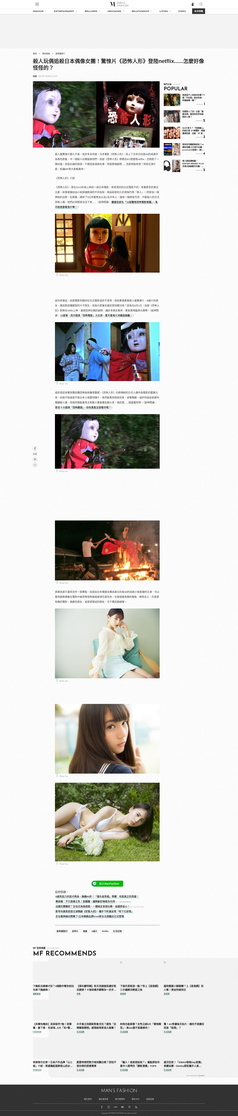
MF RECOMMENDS (64, 954)
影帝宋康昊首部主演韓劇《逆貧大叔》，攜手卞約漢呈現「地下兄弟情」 (95, 911)
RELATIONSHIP (140, 11)
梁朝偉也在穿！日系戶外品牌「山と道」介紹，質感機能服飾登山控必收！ (53, 1064)
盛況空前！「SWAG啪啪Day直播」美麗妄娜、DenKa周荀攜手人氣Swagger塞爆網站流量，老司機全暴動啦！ (184, 1064)
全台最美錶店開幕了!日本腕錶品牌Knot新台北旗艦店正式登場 (90, 916)
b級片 (95, 931)
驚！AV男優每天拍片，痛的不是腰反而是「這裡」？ (184, 1026)
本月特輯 (198, 11)
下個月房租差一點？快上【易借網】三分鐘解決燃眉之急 (140, 988)
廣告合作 (135, 1099)
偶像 (85, 931)
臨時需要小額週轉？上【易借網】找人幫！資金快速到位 (183, 988)
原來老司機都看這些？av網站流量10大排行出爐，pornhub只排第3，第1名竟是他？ (193, 147)
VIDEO (182, 11)
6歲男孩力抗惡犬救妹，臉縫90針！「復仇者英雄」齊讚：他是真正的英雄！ (97, 896)
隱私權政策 (103, 1099)
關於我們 (88, 1099)
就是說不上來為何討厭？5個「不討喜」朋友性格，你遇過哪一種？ (193, 97)
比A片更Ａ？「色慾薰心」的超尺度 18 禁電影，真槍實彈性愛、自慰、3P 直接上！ (193, 131)
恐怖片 (75, 931)
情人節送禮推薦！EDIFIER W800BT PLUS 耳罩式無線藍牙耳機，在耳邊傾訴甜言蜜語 (193, 164)
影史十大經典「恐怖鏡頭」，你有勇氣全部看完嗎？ (83, 407)
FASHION (38, 11)
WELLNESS (91, 11)
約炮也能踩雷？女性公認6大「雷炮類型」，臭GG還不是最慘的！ (140, 1026)
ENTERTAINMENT (64, 11)
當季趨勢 (60, 53)
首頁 (35, 53)
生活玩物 (117, 931)
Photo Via (63, 275)
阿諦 (35, 76)
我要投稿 (150, 1099)
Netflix (105, 931)
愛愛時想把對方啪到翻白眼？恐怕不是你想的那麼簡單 (96, 1064)
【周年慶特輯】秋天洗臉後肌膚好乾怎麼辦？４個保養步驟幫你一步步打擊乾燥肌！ (96, 988)
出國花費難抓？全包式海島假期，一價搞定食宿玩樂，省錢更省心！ (93, 906)
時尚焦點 (46, 53)
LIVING (163, 11)
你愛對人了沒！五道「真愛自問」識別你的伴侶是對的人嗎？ (193, 114)
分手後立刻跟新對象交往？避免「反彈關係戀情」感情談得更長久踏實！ (96, 1026)
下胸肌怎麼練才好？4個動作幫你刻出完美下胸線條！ (53, 988)
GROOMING (114, 11)
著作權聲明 (120, 1099)
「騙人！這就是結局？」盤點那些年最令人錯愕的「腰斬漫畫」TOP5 (140, 1064)
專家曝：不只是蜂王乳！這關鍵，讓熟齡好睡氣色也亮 (85, 901)
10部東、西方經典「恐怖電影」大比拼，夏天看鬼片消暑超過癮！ (96, 315)
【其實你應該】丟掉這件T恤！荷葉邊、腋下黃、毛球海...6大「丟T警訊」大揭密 (53, 1026)
